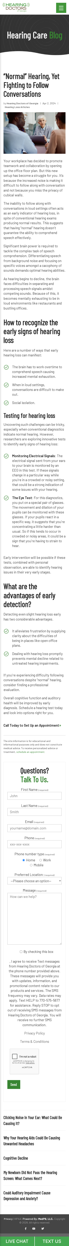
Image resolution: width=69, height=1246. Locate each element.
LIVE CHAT (17, 1241)
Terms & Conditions (34, 1041)
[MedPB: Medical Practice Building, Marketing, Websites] (38, 1218)
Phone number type (35, 854)
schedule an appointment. (30, 751)
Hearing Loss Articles (17, 107)
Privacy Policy (34, 1033)
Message (34, 890)
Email (34, 821)
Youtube (33, 1229)
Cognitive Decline (15, 1158)
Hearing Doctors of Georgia (22, 103)
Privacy (8, 1218)
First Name (34, 789)
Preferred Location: (34, 874)
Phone (34, 838)
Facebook (25, 1229)
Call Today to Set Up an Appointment (31, 725)
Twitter (42, 1229)
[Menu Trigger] (61, 8)
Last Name (34, 805)
